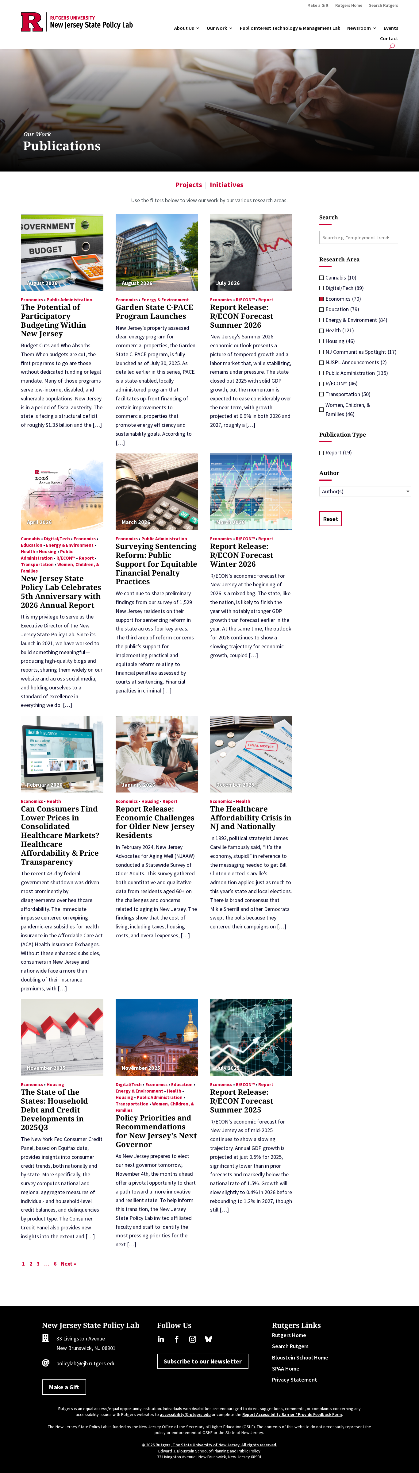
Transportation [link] (37, 564)
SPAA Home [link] (285, 1368)
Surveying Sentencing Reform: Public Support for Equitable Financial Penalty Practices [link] (156, 563)
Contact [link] (389, 38)
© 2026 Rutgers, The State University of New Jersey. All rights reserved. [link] (209, 1445)
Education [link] (31, 545)
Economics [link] (32, 300)
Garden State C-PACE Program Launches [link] (154, 311)
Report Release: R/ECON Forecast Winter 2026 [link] (241, 555)
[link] (77, 29)
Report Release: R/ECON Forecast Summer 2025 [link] (241, 1101)
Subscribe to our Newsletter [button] (203, 1361)
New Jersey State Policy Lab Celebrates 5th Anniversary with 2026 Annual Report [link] (61, 591)
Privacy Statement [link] (294, 1379)
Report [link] (265, 300)
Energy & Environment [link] (165, 300)
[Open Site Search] (392, 46)
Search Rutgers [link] (383, 5)
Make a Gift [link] (318, 5)
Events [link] (391, 28)
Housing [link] (47, 551)
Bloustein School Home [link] (300, 1357)
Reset (330, 518)
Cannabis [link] (30, 539)
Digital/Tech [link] (57, 539)
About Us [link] (184, 28)
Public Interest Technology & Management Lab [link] (290, 28)
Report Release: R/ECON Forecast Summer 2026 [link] (241, 316)
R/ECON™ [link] (245, 300)
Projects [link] (188, 184)
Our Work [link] (217, 28)
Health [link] (28, 551)
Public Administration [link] (69, 300)
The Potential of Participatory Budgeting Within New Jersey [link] (53, 320)
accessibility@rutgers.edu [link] (185, 1414)
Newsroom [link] (359, 28)
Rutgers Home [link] (348, 5)
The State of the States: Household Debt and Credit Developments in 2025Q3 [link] (54, 1109)
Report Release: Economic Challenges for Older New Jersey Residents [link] (155, 822)
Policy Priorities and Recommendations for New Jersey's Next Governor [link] (156, 1130)
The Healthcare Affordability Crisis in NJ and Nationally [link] (250, 817)
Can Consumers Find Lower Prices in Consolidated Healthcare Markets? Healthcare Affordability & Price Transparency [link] (60, 835)
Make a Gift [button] (64, 1387)
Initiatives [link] (227, 184)
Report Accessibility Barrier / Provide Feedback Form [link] (292, 1414)
